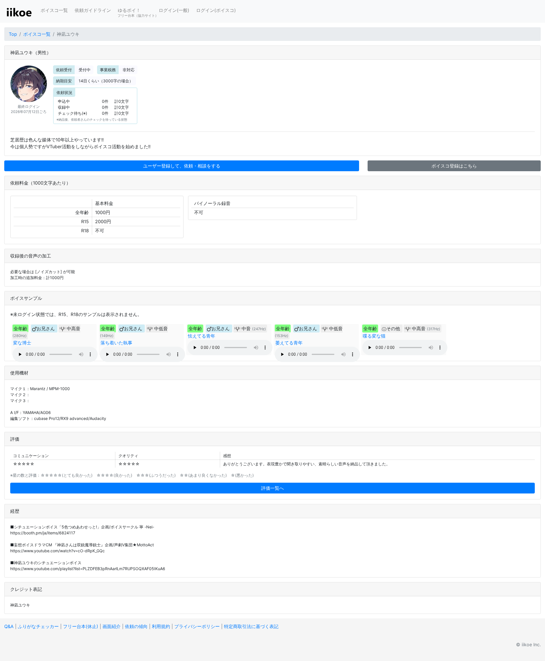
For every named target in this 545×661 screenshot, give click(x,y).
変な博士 (22, 343)
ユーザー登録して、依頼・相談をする (181, 166)
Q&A (9, 626)
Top (13, 34)
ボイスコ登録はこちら (454, 166)
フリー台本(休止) (80, 626)
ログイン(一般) (174, 10)
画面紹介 (111, 626)
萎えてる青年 (289, 343)
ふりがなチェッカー (38, 626)
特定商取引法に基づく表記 (251, 626)
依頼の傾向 (136, 626)
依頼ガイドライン (93, 10)
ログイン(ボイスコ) (216, 10)
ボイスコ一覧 (54, 10)
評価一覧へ (272, 488)
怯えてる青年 (201, 336)
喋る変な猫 (374, 336)
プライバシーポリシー (197, 626)
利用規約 (161, 626)
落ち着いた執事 (116, 343)
